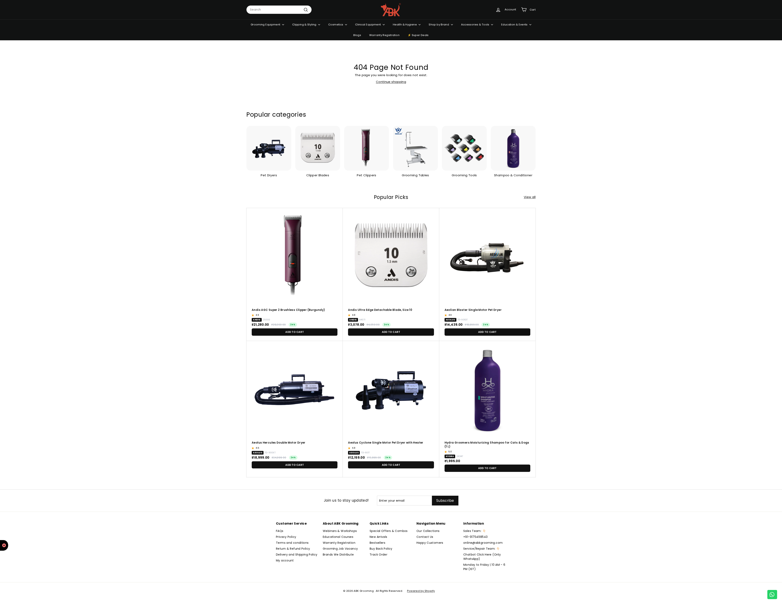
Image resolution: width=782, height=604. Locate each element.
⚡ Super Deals (418, 35)
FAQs (279, 531)
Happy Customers (429, 543)
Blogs (357, 35)
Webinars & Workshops (340, 531)
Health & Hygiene (405, 24)
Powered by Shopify (421, 591)
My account (285, 560)
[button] (253, 315)
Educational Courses (338, 537)
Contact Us (424, 537)
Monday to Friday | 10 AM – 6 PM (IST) (484, 567)
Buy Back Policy (381, 549)
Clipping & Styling (304, 24)
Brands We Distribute (338, 554)
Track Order (378, 554)
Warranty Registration (384, 35)
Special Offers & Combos (389, 531)
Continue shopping (391, 82)
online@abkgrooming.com (483, 543)
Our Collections (428, 531)
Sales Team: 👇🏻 (474, 531)
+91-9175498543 (475, 537)
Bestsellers (377, 543)
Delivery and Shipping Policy (296, 554)
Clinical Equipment (368, 24)
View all (530, 197)
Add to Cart (294, 332)
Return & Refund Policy (293, 549)
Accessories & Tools (475, 24)
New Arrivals (378, 537)
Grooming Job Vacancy (340, 549)
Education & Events (514, 24)
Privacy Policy (286, 537)
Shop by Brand (439, 24)
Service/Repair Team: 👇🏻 (481, 549)
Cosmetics (336, 24)
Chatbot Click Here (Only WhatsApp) (482, 556)
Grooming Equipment (266, 24)
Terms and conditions (292, 543)
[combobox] (279, 9)
